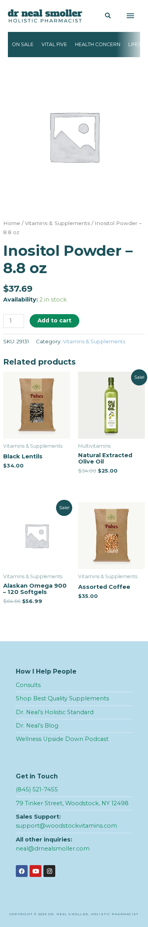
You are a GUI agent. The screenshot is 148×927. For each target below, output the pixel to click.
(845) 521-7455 (37, 789)
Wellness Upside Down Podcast (62, 739)
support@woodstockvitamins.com (66, 825)
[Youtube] (35, 871)
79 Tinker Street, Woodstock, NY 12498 (72, 803)
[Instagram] (49, 871)
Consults (28, 685)
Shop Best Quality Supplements (62, 698)
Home (11, 223)
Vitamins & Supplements (57, 223)
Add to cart (54, 320)
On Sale (23, 44)
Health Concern (97, 44)
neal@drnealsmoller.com (53, 848)
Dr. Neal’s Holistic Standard (55, 712)
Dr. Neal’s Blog (37, 725)
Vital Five (54, 44)
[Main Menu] (130, 16)
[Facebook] (22, 871)
